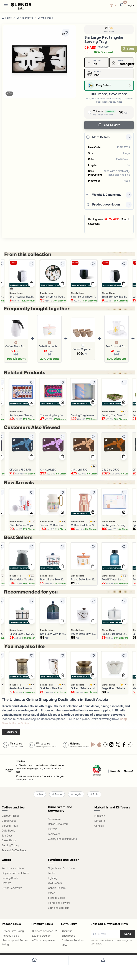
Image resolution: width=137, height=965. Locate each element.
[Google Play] (93, 745)
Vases (51, 893)
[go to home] (34, 960)
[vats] (97, 770)
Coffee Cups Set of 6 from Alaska (82, 349)
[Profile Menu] (102, 960)
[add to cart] (31, 284)
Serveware (54, 819)
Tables (51, 873)
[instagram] (111, 745)
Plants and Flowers (59, 902)
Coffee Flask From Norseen (15, 346)
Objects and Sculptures (15, 873)
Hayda (77, 794)
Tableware (54, 834)
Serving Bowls (10, 878)
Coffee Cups (9, 820)
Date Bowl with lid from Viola (49, 346)
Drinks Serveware (58, 824)
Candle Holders (56, 888)
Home (8, 17)
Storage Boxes (56, 897)
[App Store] (99, 745)
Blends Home (16, 293)
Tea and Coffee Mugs (14, 850)
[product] (22, 273)
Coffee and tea (25, 17)
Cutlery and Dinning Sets (62, 838)
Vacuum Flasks (10, 815)
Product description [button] (106, 204)
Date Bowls (8, 830)
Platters (52, 829)
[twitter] (118, 745)
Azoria (58, 794)
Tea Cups (7, 835)
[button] (6, 5)
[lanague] (114, 5)
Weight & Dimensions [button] (106, 195)
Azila (95, 794)
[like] (31, 264)
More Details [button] (101, 137)
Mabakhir (99, 815)
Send (127, 934)
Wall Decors (55, 883)
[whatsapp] (130, 745)
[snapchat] (105, 745)
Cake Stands (9, 840)
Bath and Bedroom (58, 907)
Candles (99, 825)
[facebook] (124, 745)
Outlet (13, 263)
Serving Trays (45, 17)
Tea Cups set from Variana (116, 346)
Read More (11, 731)
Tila (41, 794)
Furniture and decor (13, 868)
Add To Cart (111, 125)
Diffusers (99, 820)
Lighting (52, 878)
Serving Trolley (10, 845)
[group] (39, 61)
